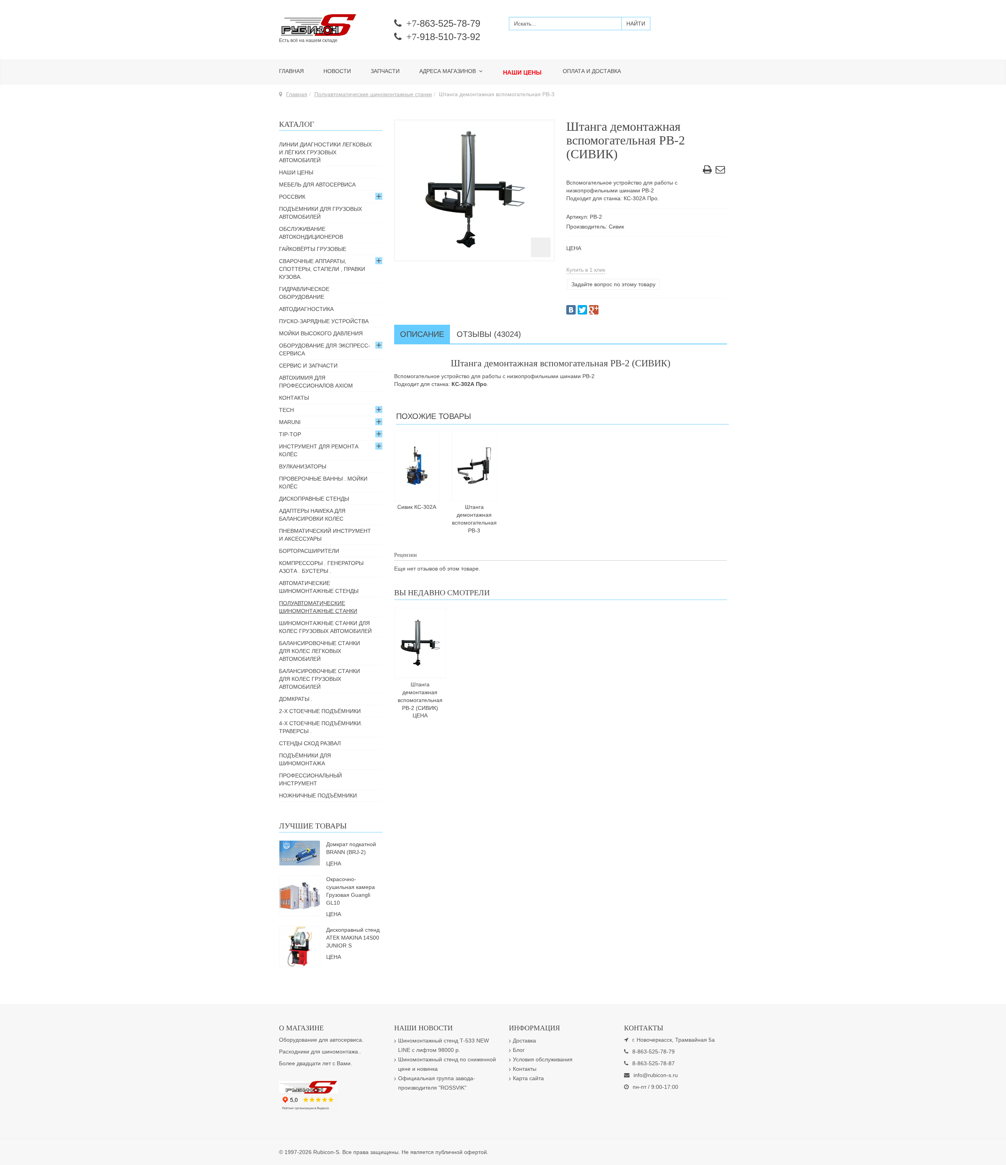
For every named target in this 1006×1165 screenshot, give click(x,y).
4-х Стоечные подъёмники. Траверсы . (320, 727)
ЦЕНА (573, 248)
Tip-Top (290, 434)
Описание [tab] (422, 334)
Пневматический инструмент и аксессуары (325, 535)
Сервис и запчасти (308, 365)
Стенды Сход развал (310, 743)
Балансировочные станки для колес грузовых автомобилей (319, 679)
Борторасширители (309, 551)
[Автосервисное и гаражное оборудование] (330, 25)
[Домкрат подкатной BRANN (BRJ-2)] (299, 852)
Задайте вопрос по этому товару (613, 284)
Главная (291, 71)
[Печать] (707, 171)
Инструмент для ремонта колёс (318, 450)
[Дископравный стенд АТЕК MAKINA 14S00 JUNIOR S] (299, 946)
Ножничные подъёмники (318, 795)
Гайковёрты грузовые (312, 249)
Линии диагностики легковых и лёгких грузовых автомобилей (325, 152)
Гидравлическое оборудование (304, 293)
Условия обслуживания (543, 1059)
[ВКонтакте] (571, 310)
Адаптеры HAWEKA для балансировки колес (312, 515)
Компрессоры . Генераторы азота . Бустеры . (321, 567)
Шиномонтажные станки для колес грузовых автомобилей (325, 627)
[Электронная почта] (720, 171)
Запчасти (385, 71)
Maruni (290, 422)
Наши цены (296, 172)
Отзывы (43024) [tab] (489, 334)
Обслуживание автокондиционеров (311, 233)
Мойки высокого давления (321, 333)
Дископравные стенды (314, 499)
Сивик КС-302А (416, 507)
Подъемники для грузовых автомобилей (320, 213)
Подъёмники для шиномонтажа (305, 759)
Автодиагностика (306, 309)
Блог (519, 1050)
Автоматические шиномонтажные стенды (318, 587)
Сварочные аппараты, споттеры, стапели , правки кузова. (322, 269)
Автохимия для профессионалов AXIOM (316, 382)
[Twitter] (582, 310)
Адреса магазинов (448, 71)
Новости (337, 71)
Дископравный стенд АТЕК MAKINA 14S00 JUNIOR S (353, 938)
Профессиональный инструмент (310, 779)
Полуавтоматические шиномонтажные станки (373, 94)
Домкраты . (295, 699)
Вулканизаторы (302, 466)
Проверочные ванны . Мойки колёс (323, 483)
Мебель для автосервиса (317, 184)
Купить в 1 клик (585, 270)
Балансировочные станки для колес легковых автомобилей (319, 651)
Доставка (524, 1040)
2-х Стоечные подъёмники (320, 711)
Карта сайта (528, 1078)
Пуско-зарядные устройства (324, 321)
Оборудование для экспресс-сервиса (324, 349)
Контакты (294, 398)
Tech (286, 410)
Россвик (292, 197)
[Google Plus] (593, 310)
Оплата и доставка (592, 71)
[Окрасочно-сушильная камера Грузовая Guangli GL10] (299, 895)
